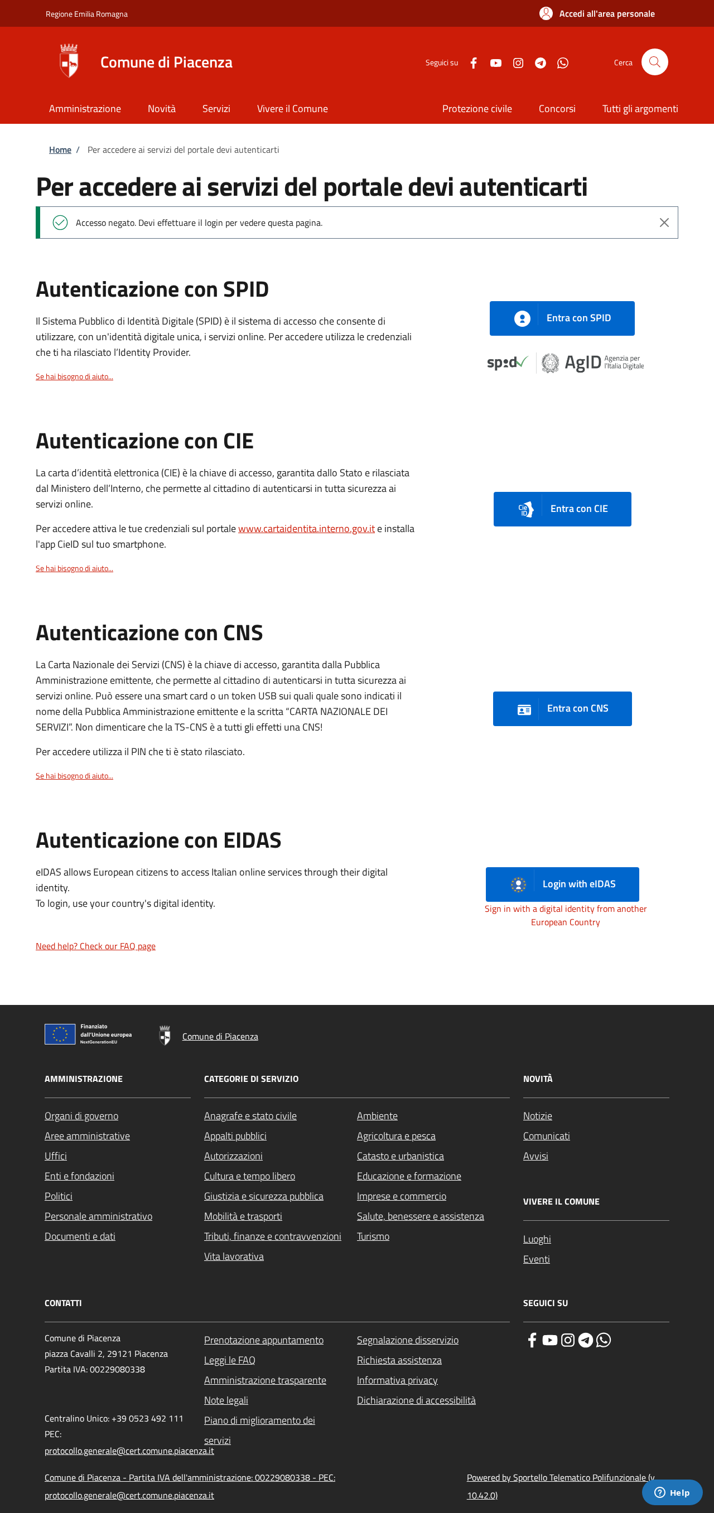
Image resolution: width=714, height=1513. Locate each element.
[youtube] (550, 1339)
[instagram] (568, 1339)
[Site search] (654, 62)
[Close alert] (664, 222)
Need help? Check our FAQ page (96, 946)
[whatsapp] (603, 1339)
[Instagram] (514, 61)
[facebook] (532, 1339)
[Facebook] (469, 61)
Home (60, 149)
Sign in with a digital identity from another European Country (566, 915)
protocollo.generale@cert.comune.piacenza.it (129, 1450)
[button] (597, 13)
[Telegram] (536, 61)
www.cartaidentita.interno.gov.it (306, 528)
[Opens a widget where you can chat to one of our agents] (672, 1493)
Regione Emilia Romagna (87, 14)
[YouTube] (491, 61)
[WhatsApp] (558, 61)
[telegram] (586, 1339)
